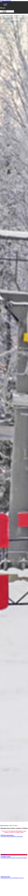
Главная (5, 3)
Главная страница (4, 825)
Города (5, 5)
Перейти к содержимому (5, 0)
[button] (7, 8)
